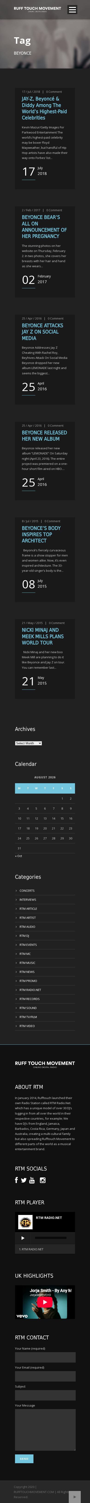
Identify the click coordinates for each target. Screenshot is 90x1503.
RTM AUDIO (27, 927)
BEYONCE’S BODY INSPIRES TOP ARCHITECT (41, 534)
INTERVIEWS (28, 899)
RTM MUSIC (27, 963)
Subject (20, 1386)
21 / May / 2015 (32, 623)
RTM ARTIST (28, 918)
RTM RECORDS (30, 999)
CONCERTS (27, 890)
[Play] (23, 1238)
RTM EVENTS (28, 945)
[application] (45, 1238)
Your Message (25, 1405)
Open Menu (72, 9)
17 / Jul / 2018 (31, 92)
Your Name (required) (30, 1348)
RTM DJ (24, 936)
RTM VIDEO (27, 1026)
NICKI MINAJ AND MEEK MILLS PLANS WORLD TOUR (43, 636)
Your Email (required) (29, 1367)
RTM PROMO (28, 981)
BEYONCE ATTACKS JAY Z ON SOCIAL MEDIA (42, 332)
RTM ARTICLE (28, 909)
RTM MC (25, 954)
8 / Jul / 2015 (30, 521)
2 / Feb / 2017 (31, 210)
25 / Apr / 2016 (32, 318)
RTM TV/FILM (28, 1017)
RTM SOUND (28, 1008)
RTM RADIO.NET (30, 990)
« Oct (18, 856)
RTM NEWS (27, 972)
